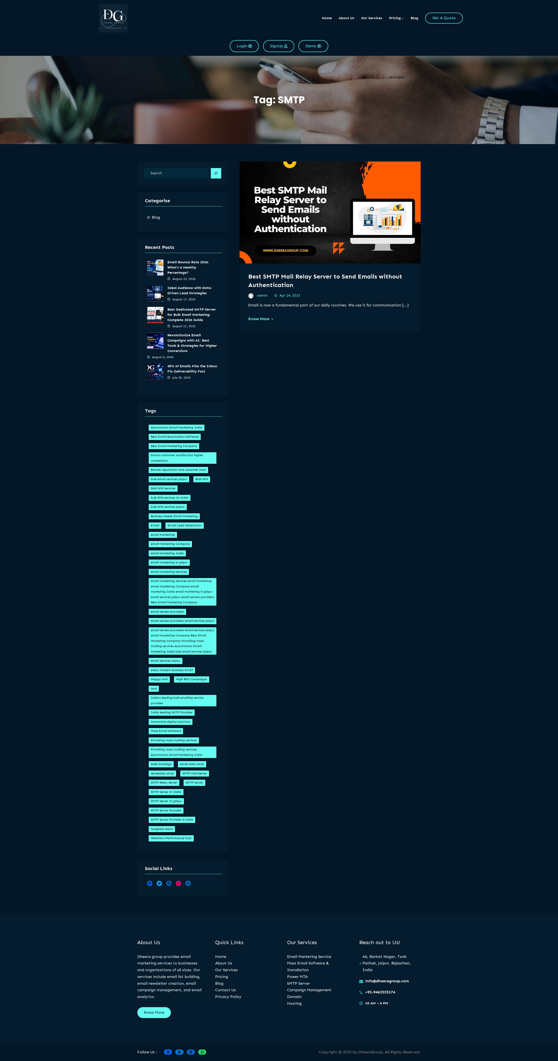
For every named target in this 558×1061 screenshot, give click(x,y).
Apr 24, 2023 (289, 295)
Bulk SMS (202, 479)
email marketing (163, 535)
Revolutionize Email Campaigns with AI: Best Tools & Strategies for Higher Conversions (192, 343)
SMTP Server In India (166, 792)
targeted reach (162, 829)
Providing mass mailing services (174, 740)
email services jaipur (165, 661)
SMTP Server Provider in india (172, 819)
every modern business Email (172, 670)
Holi (154, 688)
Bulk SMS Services (163, 488)
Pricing (221, 976)
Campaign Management (309, 990)
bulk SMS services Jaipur (168, 507)
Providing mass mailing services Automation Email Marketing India (176, 752)
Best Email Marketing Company (174, 446)
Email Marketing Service (309, 956)
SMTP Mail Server (194, 773)
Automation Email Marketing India (176, 427)
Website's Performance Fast (171, 838)
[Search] (216, 173)
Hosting (294, 1003)
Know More (258, 318)
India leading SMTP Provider (171, 712)
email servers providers (167, 612)
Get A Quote (444, 17)
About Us (223, 963)
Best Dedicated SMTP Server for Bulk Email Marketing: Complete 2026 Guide (191, 314)
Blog (156, 217)
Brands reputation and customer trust (178, 470)
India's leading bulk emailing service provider (177, 700)
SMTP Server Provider (166, 810)
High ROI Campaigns (191, 679)
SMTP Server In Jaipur (166, 801)
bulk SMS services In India (169, 498)
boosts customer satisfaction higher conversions (177, 457)
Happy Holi (159, 679)
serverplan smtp (162, 773)
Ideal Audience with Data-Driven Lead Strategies (189, 290)
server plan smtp (192, 764)
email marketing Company (170, 544)
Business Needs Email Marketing (174, 516)
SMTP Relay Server (164, 782)
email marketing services (169, 572)
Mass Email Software (166, 731)
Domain (294, 996)
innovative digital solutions (170, 722)
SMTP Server (194, 782)
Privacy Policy (228, 996)
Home (327, 18)
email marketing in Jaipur (169, 562)
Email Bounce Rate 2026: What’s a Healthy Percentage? (188, 267)
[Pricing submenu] (403, 18)
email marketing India (167, 553)
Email (155, 525)
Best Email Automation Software (175, 437)
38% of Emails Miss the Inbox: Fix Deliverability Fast (192, 368)
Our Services (226, 969)
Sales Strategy (161, 764)
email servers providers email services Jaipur (182, 621)
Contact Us (225, 990)
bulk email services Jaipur (169, 479)
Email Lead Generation (185, 525)
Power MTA (297, 976)
